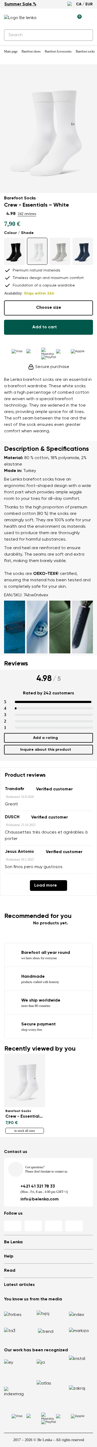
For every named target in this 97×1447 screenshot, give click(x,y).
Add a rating (45, 738)
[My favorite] (52, 18)
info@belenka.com (39, 1199)
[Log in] (65, 18)
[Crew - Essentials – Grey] (60, 251)
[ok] (85, 35)
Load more (45, 885)
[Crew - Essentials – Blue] (82, 251)
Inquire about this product (45, 750)
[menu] (89, 19)
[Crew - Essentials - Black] (14, 251)
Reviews (16, 663)
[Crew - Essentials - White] (37, 251)
